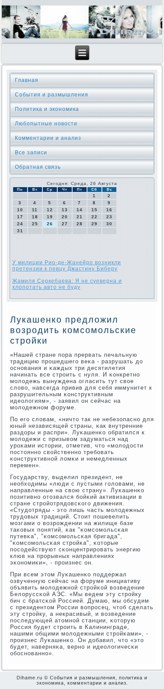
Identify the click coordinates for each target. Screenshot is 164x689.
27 (65, 223)
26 (50, 223)
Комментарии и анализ (48, 138)
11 (35, 209)
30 (109, 223)
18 (35, 216)
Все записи (31, 152)
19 (50, 216)
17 (20, 216)
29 (94, 223)
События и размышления (51, 95)
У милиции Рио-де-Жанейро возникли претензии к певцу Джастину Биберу (66, 265)
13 (65, 209)
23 (109, 216)
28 (80, 223)
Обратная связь (38, 167)
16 (109, 209)
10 (20, 209)
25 (35, 223)
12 (50, 209)
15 (94, 209)
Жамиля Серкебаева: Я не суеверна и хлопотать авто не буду (67, 284)
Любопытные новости (46, 124)
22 (94, 216)
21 (80, 216)
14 (80, 209)
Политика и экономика (47, 109)
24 (20, 223)
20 (65, 216)
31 (20, 230)
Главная (26, 80)
